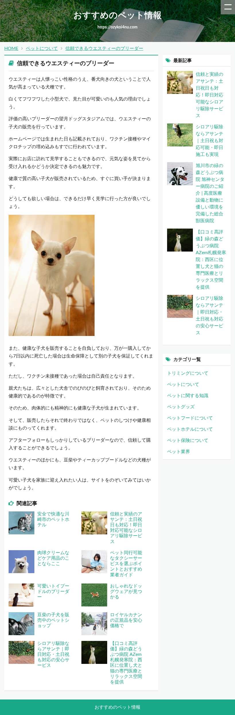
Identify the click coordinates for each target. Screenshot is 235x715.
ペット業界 (178, 451)
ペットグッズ (181, 407)
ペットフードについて (190, 418)
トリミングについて (187, 373)
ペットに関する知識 (187, 395)
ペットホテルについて (190, 429)
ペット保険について (187, 440)
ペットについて (42, 48)
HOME (11, 48)
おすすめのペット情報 (117, 707)
